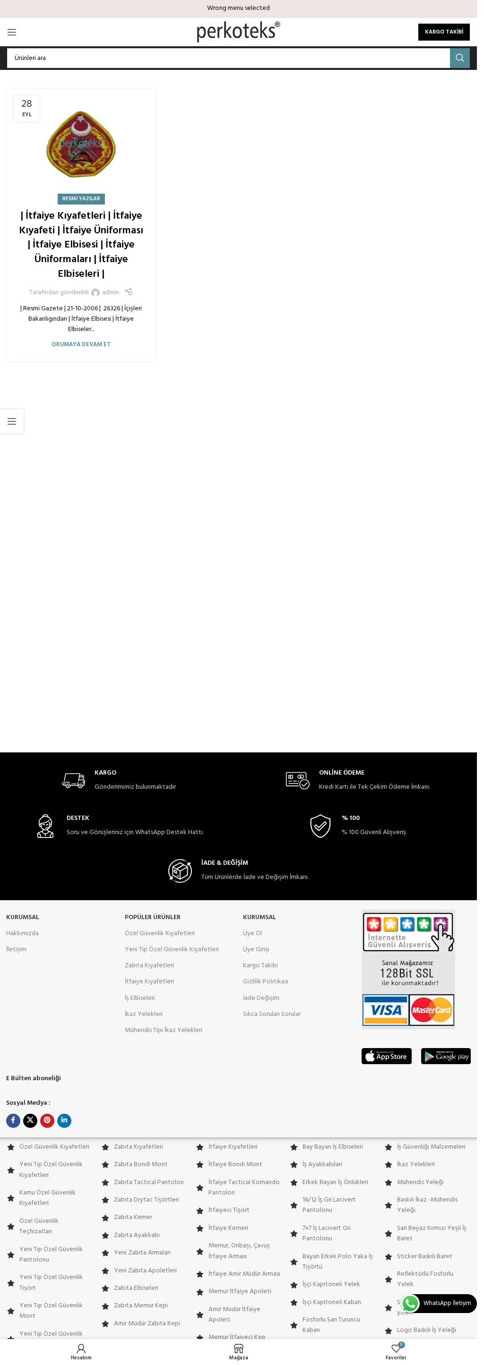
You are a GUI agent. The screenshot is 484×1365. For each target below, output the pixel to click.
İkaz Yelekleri (144, 1014)
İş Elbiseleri (140, 998)
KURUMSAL (22, 917)
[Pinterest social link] (47, 1121)
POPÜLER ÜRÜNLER (153, 917)
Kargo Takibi (260, 965)
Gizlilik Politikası (265, 981)
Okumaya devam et (81, 345)
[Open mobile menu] (11, 32)
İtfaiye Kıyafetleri (149, 981)
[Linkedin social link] (64, 1121)
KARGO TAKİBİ (444, 32)
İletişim (16, 949)
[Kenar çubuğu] (12, 421)
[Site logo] (238, 32)
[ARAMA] (460, 58)
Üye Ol (252, 933)
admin (110, 293)
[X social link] (30, 1121)
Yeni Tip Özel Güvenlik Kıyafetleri (172, 949)
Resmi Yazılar (81, 199)
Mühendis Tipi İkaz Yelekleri (163, 1030)
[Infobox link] (118, 781)
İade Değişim (261, 998)
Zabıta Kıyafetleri (149, 965)
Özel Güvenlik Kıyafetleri (160, 933)
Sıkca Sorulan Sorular (272, 1014)
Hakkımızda (22, 933)
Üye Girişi (256, 949)
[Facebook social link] (13, 1121)
